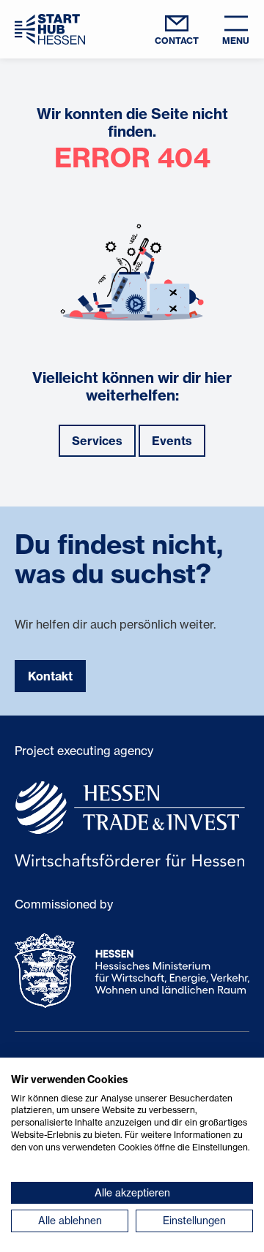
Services (97, 440)
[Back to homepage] (50, 29)
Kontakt (50, 676)
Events (172, 440)
